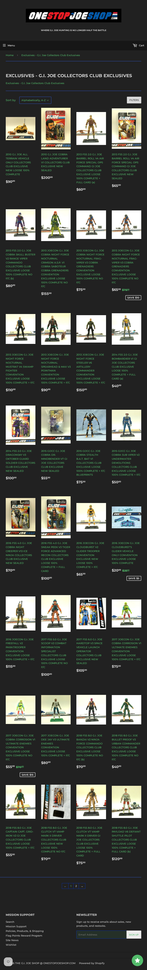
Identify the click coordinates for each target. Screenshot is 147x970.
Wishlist (11, 944)
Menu (11, 45)
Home (10, 55)
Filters (134, 100)
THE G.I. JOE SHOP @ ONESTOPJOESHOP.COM (45, 963)
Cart (141, 45)
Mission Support (16, 926)
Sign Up (134, 934)
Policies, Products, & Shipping (25, 930)
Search (10, 921)
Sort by (11, 100)
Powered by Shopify (92, 963)
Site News (12, 940)
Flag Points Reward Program (24, 935)
